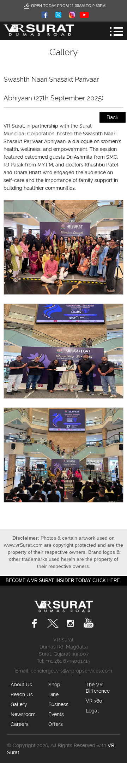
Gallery (19, 704)
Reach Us (22, 694)
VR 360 (94, 701)
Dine (53, 694)
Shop (54, 684)
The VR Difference (98, 688)
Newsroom (23, 714)
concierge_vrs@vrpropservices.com (71, 671)
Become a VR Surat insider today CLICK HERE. (63, 580)
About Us (21, 684)
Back (113, 117)
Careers (20, 724)
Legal (92, 711)
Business (58, 704)
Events (56, 714)
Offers (55, 724)
